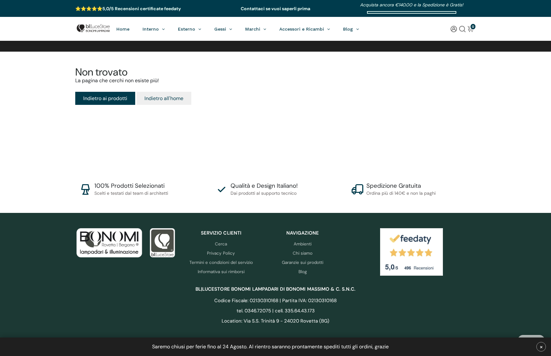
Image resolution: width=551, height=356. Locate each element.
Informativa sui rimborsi (221, 271)
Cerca (221, 244)
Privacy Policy (221, 253)
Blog (302, 271)
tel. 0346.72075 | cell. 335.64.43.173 (276, 311)
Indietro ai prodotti (105, 98)
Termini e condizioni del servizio (221, 262)
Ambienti (303, 244)
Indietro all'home (163, 98)
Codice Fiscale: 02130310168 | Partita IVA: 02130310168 (275, 300)
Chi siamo (302, 253)
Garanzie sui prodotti (302, 262)
